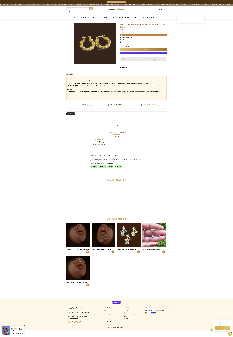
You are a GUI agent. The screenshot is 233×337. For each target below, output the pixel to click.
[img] (116, 135)
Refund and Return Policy (110, 314)
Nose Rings (80, 11)
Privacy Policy (107, 317)
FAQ (105, 310)
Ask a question (124, 63)
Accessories (92, 17)
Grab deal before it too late (116, 1)
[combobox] (79, 8)
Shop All (82, 17)
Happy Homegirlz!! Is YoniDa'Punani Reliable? (132, 315)
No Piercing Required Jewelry (149, 17)
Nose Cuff (76, 11)
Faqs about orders (147, 104)
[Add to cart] (87, 251)
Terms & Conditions (108, 319)
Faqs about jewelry (114, 104)
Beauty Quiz (127, 312)
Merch (113, 17)
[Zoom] (95, 44)
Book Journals (104, 17)
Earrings (122, 219)
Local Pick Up (127, 318)
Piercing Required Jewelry (127, 17)
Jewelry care (81, 104)
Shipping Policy (107, 321)
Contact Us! (106, 312)
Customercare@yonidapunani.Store (77, 316)
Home (75, 17)
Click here (89, 105)
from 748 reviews (115, 136)
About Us (126, 310)
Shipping (127, 46)
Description (70, 74)
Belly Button (85, 11)
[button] (230, 334)
